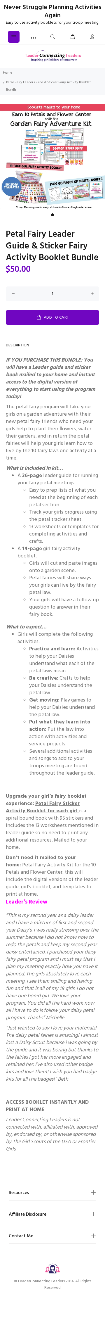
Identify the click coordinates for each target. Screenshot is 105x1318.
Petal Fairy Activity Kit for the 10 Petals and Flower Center (51, 869)
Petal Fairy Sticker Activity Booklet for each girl (43, 807)
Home (7, 73)
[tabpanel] (52, 157)
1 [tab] (52, 214)
